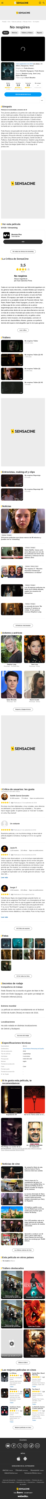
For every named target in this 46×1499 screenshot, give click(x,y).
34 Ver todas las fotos (23, 976)
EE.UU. (25, 1046)
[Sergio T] (4, 888)
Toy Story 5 (36, 1389)
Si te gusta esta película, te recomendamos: (17, 1082)
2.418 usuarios (14, 890)
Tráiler (11, 1386)
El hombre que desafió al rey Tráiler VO (12, 1356)
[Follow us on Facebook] (14, 1445)
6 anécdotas (26, 1056)
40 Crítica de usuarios (23, 928)
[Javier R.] (4, 848)
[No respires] (7, 71)
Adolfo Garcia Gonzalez (19, 796)
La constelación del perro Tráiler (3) (12, 1326)
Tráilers (6, 337)
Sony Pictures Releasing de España (33, 1048)
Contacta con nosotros (23, 1480)
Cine (9, 21)
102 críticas (24, 850)
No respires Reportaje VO (34, 489)
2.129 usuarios (14, 850)
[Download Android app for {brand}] (26, 1458)
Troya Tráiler (34, 1356)
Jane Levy (36, 73)
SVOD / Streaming (9, 228)
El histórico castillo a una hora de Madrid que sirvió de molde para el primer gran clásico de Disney (34, 1209)
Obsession (13, 1389)
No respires (9, 1261)
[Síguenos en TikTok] (32, 1445)
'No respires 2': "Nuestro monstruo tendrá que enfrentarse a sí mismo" (33, 570)
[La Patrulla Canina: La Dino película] (27, 1410)
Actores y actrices (12, 632)
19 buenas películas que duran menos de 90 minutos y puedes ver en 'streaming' (21, 538)
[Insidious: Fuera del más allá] (4, 1410)
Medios (8, 83)
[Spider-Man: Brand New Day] (27, 1377)
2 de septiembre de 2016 (24, 64)
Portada (4, 21)
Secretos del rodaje (23, 1035)
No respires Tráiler (31, 341)
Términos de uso (37, 1480)
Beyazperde (35, 1470)
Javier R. (13, 848)
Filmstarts (19, 1470)
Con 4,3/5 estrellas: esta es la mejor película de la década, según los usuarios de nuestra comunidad (35, 1223)
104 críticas (24, 890)
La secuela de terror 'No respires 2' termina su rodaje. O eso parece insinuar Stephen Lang (33, 609)
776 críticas (24, 798)
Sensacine (28, 83)
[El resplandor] (34, 1132)
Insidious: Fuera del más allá (15, 1407)
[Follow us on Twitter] (20, 1445)
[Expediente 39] (11, 1099)
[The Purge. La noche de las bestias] (11, 1132)
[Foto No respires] (6, 943)
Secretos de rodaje (12, 983)
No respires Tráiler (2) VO (34, 355)
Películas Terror (27, 21)
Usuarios (18, 83)
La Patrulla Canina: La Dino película (38, 1407)
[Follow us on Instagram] (26, 1445)
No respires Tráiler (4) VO (34, 382)
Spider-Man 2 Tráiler (34, 1326)
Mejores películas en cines (23, 1427)
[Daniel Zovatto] (34, 684)
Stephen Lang (27, 73)
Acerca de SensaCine (9, 1480)
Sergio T (13, 887)
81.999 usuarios (15, 798)
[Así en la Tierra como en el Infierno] (34, 1099)
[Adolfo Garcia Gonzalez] (4, 796)
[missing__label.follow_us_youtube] (8, 1445)
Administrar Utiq (21, 1482)
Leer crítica (23, 330)
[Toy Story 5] (27, 1393)
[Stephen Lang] (11, 649)
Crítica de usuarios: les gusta (18, 789)
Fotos (5, 935)
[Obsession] (4, 1393)
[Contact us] (37, 1445)
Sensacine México (30, 1473)
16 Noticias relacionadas (23, 625)
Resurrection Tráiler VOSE (34, 1297)
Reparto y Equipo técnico (23, 709)
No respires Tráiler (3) (32, 368)
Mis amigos (38, 83)
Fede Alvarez (28, 68)
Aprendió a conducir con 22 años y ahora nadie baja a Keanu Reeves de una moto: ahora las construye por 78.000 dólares (35, 1237)
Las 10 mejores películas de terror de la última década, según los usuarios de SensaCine (35, 590)
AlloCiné (5, 1470)
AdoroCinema (9, 1473)
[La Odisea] (4, 1377)
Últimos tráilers (23, 1362)
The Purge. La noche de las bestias (14, 1147)
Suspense (25, 66)
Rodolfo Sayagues (27, 71)
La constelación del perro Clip (12, 1297)
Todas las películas (17, 21)
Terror (31, 66)
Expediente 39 (11, 1114)
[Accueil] (21, 2)
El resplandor (34, 1147)
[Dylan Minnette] (11, 684)
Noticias (6, 506)
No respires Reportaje (32, 475)
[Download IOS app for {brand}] (20, 1458)
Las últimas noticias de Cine (23, 1250)
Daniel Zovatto (34, 700)
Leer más (4, 877)
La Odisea (13, 1373)
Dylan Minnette (21, 75)
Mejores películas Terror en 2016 (14, 1150)
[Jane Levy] (34, 649)
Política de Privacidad (8, 1482)
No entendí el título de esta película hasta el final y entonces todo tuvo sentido (34, 1169)
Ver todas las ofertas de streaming (23, 251)
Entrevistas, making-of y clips (18, 472)
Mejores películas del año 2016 (21, 1148)
